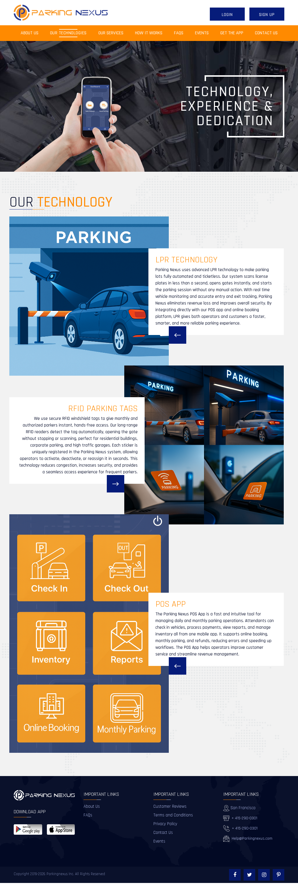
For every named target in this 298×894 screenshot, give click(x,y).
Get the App (231, 33)
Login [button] (227, 14)
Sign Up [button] (267, 14)
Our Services (110, 33)
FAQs (178, 33)
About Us (32, 33)
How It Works (148, 33)
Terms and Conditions (173, 815)
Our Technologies (68, 33)
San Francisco (242, 808)
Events (202, 33)
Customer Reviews (170, 806)
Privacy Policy (165, 824)
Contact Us (266, 33)
